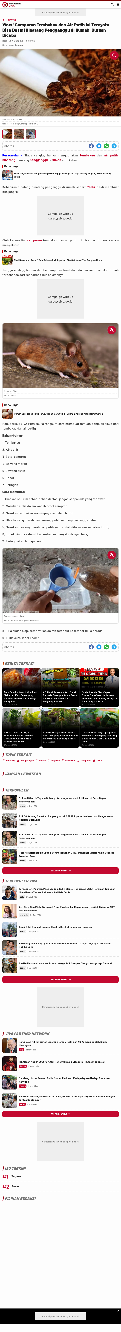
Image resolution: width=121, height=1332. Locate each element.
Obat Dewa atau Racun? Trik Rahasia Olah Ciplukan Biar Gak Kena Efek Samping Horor (58, 260)
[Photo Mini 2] (19, 134)
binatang (8, 160)
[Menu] (118, 4)
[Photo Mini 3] (31, 134)
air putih (111, 155)
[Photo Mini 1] (7, 134)
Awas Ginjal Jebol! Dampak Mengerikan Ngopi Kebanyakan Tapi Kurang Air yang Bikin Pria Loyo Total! (63, 175)
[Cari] (112, 4)
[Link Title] (9, 802)
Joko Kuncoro (16, 45)
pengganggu (39, 160)
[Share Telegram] (114, 146)
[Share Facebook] (91, 146)
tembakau (87, 155)
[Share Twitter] (99, 146)
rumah (56, 160)
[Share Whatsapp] (106, 146)
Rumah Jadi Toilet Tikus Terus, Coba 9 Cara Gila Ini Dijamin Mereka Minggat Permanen (58, 413)
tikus (91, 187)
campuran (34, 240)
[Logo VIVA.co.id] (11, 4)
